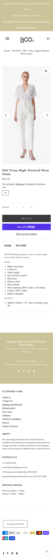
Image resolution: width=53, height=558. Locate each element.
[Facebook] (18, 371)
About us (6, 397)
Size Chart (7, 412)
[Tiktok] (34, 371)
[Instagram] (29, 371)
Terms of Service (10, 426)
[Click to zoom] (46, 71)
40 (5, 193)
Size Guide (21, 245)
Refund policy (8, 408)
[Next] (47, 115)
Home (7, 51)
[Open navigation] (7, 38)
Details (7, 245)
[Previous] (6, 115)
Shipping (19, 184)
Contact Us (7, 401)
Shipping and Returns (12, 404)
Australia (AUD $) (15, 524)
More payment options (26, 234)
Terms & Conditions (11, 419)
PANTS (16, 51)
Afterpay (6, 415)
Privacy (5, 423)
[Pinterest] (23, 371)
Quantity (5, 207)
